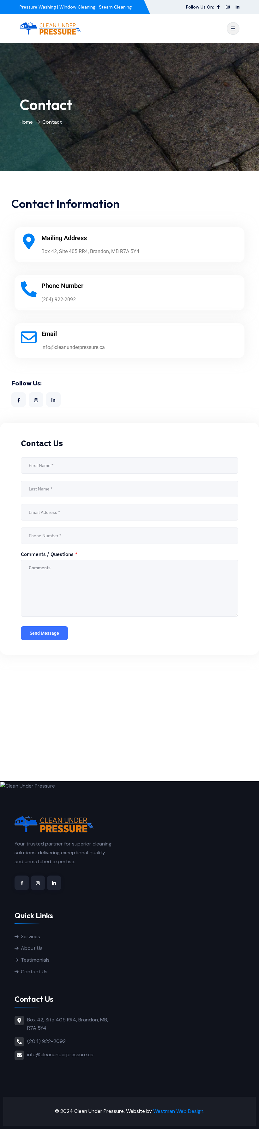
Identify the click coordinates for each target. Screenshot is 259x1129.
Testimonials (35, 960)
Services (30, 936)
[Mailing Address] (29, 241)
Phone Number (62, 286)
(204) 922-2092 (46, 1041)
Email (49, 334)
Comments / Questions (49, 554)
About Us (32, 948)
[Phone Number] (29, 289)
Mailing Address (64, 238)
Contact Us (34, 971)
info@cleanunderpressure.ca (60, 1054)
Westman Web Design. (178, 1111)
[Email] (29, 337)
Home (26, 122)
